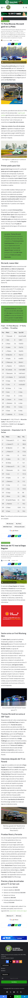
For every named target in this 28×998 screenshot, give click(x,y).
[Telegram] (19, 44)
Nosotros (3, 968)
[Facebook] (9, 44)
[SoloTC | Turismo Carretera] (12, 7)
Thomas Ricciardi (19, 527)
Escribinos (3, 970)
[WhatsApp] (15, 44)
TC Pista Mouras (5, 21)
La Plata (19, 523)
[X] (12, 44)
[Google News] (14, 530)
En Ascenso (10, 523)
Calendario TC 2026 (8, 18)
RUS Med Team (8, 527)
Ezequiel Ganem (6, 40)
